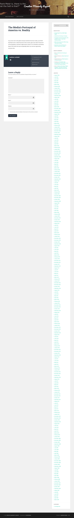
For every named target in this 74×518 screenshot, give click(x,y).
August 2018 (57, 245)
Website (9, 106)
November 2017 (58, 262)
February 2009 (57, 457)
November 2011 (58, 395)
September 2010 (58, 421)
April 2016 (56, 297)
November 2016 (58, 284)
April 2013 (56, 364)
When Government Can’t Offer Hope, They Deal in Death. (61, 42)
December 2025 (58, 90)
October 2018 (57, 242)
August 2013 (57, 356)
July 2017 (56, 269)
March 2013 (57, 366)
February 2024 (57, 125)
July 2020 (56, 205)
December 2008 (58, 460)
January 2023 (57, 149)
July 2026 (56, 77)
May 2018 (56, 251)
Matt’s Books (20, 16)
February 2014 (57, 345)
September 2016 (58, 288)
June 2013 (56, 360)
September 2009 (58, 444)
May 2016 (56, 295)
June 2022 (56, 162)
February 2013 (57, 368)
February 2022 (57, 169)
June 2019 (56, 227)
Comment (10, 77)
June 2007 (56, 494)
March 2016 (57, 299)
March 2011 (57, 410)
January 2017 (57, 281)
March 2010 (57, 432)
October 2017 (57, 264)
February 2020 (57, 214)
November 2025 (58, 91)
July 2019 (56, 225)
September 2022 (58, 156)
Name (9, 94)
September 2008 (58, 466)
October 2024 (57, 110)
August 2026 (57, 75)
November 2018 (58, 240)
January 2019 (57, 236)
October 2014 (57, 331)
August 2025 (57, 97)
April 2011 (56, 408)
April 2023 (56, 143)
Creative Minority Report (37, 6)
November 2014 (58, 329)
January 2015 (57, 325)
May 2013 (56, 362)
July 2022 (56, 160)
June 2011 (56, 405)
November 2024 (58, 108)
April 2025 (56, 104)
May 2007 (56, 495)
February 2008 (57, 479)
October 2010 (57, 419)
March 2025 (57, 106)
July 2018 (56, 247)
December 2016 (58, 282)
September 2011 (58, 399)
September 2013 (58, 355)
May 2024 (56, 119)
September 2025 (58, 95)
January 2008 (57, 481)
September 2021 (58, 179)
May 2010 (56, 429)
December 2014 (58, 327)
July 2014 (56, 336)
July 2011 (56, 403)
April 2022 (56, 166)
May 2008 (56, 473)
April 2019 (56, 230)
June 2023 (56, 140)
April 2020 (56, 210)
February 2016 (57, 301)
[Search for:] (61, 25)
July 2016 (56, 292)
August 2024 (57, 114)
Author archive (10, 60)
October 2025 (57, 93)
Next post (36, 64)
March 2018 (57, 255)
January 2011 (57, 414)
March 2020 (57, 212)
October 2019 (57, 219)
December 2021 (58, 173)
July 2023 (56, 138)
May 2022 (56, 164)
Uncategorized (36, 59)
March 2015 (57, 321)
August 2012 (57, 379)
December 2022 (58, 151)
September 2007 (58, 488)
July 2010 (56, 425)
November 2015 (58, 306)
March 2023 (57, 145)
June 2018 (56, 249)
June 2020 (56, 206)
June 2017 (56, 271)
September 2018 (58, 243)
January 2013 (57, 369)
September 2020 (58, 201)
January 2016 (57, 303)
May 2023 (56, 142)
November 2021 (58, 175)
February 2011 (57, 412)
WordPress (28, 515)
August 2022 (57, 158)
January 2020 (57, 216)
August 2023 (57, 136)
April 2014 (56, 342)
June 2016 (56, 293)
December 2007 (58, 483)
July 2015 (56, 314)
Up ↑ (69, 515)
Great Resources (9, 16)
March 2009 (57, 455)
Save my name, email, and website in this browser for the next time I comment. (24, 111)
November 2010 (58, 418)
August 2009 (57, 445)
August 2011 (57, 401)
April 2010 (56, 431)
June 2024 (56, 117)
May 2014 (56, 340)
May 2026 (56, 80)
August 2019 (57, 223)
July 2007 (56, 492)
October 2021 (57, 177)
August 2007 (57, 490)
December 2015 (58, 305)
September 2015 (58, 310)
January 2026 (57, 88)
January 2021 (57, 193)
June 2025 (56, 101)
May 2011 (56, 407)
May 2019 (56, 229)
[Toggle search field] (68, 17)
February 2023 (57, 147)
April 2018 (56, 253)
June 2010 (56, 427)
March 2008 (57, 477)
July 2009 (56, 447)
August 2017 (57, 268)
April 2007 (56, 497)
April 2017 (56, 275)
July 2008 (56, 470)
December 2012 (58, 371)
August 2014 (57, 334)
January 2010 (57, 436)
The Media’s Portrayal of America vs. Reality (22, 29)
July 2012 (56, 381)
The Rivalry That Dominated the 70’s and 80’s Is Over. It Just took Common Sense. (61, 39)
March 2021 (57, 190)
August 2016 (57, 290)
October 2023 (57, 132)
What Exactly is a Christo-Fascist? (61, 59)
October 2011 (57, 397)
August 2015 (57, 312)
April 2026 (56, 82)
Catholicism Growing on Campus (61, 35)
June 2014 (56, 338)
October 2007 (57, 486)
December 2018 (58, 238)
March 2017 (57, 277)
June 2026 (56, 78)
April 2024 (56, 121)
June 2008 (56, 471)
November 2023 (58, 130)
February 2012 (57, 390)
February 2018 (57, 256)
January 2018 (57, 258)
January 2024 (57, 127)
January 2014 (57, 347)
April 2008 (56, 475)
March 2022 (57, 167)
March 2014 (57, 344)
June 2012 (56, 382)
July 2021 (56, 182)
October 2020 (57, 199)
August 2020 (57, 203)
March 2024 (57, 123)
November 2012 (58, 373)
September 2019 (58, 221)
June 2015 (56, 316)
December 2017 (58, 260)
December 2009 (58, 438)
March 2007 (57, 499)
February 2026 (57, 86)
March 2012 (57, 388)
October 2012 (57, 375)
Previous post (36, 62)
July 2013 (56, 358)
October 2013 (57, 353)
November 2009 (58, 440)
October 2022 (57, 154)
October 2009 (57, 442)
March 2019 (57, 232)
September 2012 (58, 377)
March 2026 (57, 84)
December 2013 (58, 349)
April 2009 (56, 453)
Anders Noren (64, 515)
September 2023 (58, 134)
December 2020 (58, 195)
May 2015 (56, 318)
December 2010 (58, 416)
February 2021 (57, 192)
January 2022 (57, 171)
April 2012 (56, 386)
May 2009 (56, 451)
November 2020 (58, 197)
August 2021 (57, 180)
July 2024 (56, 116)
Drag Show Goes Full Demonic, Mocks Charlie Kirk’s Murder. (60, 46)
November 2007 (58, 484)
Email (9, 100)
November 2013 (58, 351)
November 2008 (58, 462)
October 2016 (57, 286)
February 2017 (57, 279)
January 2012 (57, 392)
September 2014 (58, 332)
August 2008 (57, 468)
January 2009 (57, 458)
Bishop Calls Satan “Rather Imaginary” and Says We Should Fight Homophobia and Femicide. (61, 67)
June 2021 (56, 184)
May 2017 (56, 273)
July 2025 (56, 99)
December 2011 (58, 394)
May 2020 (56, 208)
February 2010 (57, 434)
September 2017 (58, 266)
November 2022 (58, 153)
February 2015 (57, 323)
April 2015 (56, 319)
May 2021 (56, 186)
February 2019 (57, 234)
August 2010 (57, 423)
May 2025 (56, 103)
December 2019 (58, 217)
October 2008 (57, 464)
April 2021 (56, 188)
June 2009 (56, 449)
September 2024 (58, 112)
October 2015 (57, 308)
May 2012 (56, 384)
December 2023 (58, 129)
